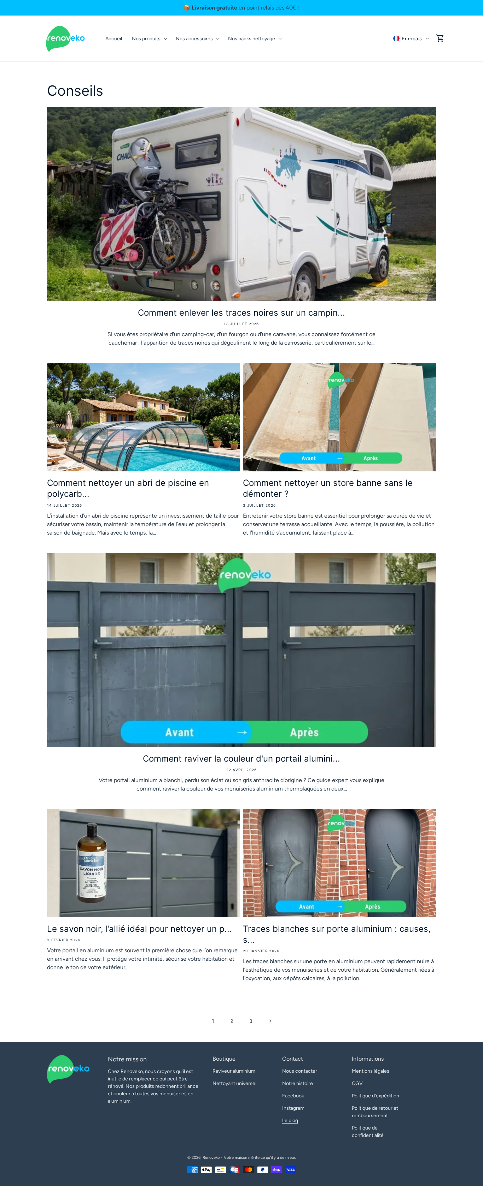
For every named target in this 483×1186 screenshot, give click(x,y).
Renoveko (211, 1157)
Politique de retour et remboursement (375, 1112)
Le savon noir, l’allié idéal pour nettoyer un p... (139, 929)
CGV (357, 1083)
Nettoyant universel (234, 1083)
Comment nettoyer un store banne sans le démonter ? (328, 488)
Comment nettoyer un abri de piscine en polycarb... (128, 488)
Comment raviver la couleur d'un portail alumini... (241, 758)
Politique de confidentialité (368, 1131)
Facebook (293, 1096)
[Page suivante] (270, 1021)
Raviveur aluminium (234, 1071)
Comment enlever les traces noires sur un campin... (241, 313)
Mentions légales (370, 1071)
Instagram (293, 1108)
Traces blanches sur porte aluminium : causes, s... (337, 934)
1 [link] (213, 1021)
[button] (440, 38)
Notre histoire (297, 1083)
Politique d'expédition (375, 1096)
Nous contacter (299, 1071)
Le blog (290, 1121)
